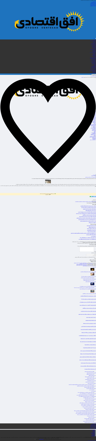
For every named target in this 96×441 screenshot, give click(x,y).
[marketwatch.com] (93, 433)
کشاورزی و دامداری (93, 61)
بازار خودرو (94, 41)
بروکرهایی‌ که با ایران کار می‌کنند (92, 231)
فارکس (95, 65)
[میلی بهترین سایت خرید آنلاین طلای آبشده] (88, 397)
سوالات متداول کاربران (93, 3)
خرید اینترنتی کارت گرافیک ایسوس (91, 230)
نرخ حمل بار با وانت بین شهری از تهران (91, 317)
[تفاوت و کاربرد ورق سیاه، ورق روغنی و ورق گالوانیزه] (92, 292)
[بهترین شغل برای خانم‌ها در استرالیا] (89, 376)
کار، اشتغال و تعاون (93, 43)
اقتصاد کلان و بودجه (93, 44)
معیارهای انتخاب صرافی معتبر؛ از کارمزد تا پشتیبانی (86, 263)
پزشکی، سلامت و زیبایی (93, 52)
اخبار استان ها (94, 62)
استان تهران (93, 63)
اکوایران (82, 77)
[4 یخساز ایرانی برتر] (91, 389)
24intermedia (94, 66)
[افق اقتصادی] (49, 37)
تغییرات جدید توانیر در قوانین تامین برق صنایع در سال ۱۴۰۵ (88, 207)
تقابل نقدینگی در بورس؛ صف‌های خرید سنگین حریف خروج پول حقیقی (87, 314)
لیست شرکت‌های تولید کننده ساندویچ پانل (91, 320)
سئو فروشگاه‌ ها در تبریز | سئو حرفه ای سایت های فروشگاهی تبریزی (87, 239)
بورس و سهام (94, 46)
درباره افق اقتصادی (93, 2)
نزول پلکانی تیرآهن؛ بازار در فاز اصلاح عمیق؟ (90, 344)
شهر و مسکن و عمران (93, 58)
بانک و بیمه (94, 45)
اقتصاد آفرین (94, 72)
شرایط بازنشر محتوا (93, 5)
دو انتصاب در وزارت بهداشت (92, 222)
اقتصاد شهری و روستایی (93, 57)
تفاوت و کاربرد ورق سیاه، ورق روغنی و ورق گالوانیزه (89, 308)
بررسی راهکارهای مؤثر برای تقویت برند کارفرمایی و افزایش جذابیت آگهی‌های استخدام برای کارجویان (83, 233)
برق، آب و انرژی (94, 49)
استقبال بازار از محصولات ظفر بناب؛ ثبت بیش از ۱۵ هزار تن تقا (88, 341)
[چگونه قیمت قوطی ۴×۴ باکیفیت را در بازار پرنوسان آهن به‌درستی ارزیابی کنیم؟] (84, 287)
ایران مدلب (94, 53)
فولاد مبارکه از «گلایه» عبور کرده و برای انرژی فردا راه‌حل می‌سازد (87, 216)
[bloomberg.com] (93, 432)
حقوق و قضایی (94, 55)
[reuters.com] (94, 434)
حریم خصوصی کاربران (93, 4)
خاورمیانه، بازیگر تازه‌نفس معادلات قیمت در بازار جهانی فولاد (88, 338)
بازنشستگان (94, 54)
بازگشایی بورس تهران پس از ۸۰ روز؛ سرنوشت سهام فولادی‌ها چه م (87, 335)
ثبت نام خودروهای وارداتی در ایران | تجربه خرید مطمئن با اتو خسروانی (87, 219)
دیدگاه (95, 251)
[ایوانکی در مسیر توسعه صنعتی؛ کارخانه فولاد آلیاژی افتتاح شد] (92, 270)
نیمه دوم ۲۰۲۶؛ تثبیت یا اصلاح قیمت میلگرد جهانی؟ (89, 347)
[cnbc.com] (94, 431)
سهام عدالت (94, 47)
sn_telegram (83, 201)
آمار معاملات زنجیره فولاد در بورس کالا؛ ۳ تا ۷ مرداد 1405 (89, 332)
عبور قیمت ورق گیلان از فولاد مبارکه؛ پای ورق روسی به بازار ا (88, 350)
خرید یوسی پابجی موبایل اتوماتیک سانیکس (90, 210)
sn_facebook (76, 201)
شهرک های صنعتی (93, 60)
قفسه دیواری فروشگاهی (93, 428)
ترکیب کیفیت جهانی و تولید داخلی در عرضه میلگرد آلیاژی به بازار (88, 237)
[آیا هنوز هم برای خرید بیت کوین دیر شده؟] (89, 400)
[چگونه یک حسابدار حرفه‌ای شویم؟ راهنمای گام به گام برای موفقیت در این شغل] (84, 410)
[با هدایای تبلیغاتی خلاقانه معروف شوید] (89, 387)
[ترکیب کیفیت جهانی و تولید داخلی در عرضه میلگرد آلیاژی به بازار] (86, 392)
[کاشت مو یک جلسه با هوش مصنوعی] (89, 371)
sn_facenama (86, 201)
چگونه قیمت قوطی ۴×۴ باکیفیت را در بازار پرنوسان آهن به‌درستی (88, 305)
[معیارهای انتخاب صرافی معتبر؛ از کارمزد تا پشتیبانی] (87, 277)
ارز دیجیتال (94, 50)
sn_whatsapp (92, 201)
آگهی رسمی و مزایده (92, 69)
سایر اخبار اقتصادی (93, 67)
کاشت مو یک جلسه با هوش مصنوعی (91, 225)
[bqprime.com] (94, 430)
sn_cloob (89, 201)
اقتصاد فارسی (94, 71)
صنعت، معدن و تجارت (93, 40)
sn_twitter (95, 201)
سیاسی (95, 64)
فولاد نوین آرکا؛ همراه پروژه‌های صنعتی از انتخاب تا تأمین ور (88, 326)
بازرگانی (94, 42)
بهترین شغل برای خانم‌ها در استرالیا (91, 228)
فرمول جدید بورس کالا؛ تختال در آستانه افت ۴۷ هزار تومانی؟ (88, 329)
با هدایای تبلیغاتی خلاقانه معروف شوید (91, 234)
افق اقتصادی (94, 1)
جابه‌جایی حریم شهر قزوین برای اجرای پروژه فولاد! (89, 323)
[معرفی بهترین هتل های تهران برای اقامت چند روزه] (87, 405)
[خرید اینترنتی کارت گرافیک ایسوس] (89, 379)
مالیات (95, 48)
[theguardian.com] (93, 435)
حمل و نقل (94, 59)
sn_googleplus (80, 201)
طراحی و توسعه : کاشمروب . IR (92, 440)
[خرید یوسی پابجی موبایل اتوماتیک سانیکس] (88, 280)
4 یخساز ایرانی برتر (93, 236)
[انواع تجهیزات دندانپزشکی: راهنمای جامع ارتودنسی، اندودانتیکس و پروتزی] (85, 413)
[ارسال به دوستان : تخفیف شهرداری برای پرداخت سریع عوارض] (93, 175)
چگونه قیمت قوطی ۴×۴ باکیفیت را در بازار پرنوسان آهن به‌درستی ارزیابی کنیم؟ (86, 213)
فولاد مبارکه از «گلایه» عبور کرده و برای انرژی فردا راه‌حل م (88, 311)
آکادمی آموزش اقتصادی (92, 70)
